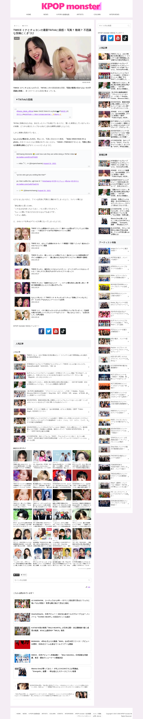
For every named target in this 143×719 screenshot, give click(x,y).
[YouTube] (56, 331)
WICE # (64, 111)
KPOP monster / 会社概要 (83, 713)
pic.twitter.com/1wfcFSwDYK (28, 184)
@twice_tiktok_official (25, 111)
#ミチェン (60, 181)
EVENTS (60, 713)
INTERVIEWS (69, 713)
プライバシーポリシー (84, 716)
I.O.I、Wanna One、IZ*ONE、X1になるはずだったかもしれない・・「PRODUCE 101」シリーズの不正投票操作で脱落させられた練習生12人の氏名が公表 (42, 468)
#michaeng (47, 181)
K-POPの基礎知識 (34, 713)
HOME (19, 713)
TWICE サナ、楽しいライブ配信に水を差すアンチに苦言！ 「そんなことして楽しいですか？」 (22, 505)
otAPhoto (28, 114)
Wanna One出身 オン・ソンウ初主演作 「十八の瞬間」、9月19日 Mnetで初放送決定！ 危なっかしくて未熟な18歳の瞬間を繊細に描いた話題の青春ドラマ (62, 468)
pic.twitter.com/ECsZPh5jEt (27, 157)
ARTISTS (44, 713)
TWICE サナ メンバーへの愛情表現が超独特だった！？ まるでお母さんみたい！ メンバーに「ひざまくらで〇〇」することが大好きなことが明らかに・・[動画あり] (22, 487)
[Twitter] (49, 331)
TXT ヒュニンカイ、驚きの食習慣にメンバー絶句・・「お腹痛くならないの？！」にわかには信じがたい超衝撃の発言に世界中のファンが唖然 (81, 526)
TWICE (24, 575)
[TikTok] (63, 331)
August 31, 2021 (49, 163)
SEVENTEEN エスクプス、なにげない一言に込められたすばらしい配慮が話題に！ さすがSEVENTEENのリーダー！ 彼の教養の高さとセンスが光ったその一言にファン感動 (62, 487)
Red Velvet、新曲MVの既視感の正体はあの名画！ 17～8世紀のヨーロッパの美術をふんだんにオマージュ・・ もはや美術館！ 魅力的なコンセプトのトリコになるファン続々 (81, 507)
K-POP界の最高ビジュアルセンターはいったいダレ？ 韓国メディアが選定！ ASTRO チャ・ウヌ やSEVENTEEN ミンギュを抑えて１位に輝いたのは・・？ (81, 565)
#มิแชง (67, 181)
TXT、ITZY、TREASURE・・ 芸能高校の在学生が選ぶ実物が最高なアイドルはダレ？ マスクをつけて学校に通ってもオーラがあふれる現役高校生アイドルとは (81, 546)
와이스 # (20, 114)
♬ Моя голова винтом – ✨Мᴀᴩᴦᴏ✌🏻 (46, 114)
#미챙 (54, 181)
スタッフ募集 (97, 713)
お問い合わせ (97, 716)
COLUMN (52, 713)
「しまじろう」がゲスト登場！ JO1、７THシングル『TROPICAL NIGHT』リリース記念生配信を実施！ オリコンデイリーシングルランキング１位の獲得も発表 (62, 526)
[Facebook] (41, 331)
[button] (89, 580)
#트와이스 (75, 181)
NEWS (17, 575)
